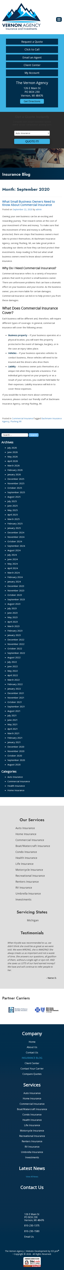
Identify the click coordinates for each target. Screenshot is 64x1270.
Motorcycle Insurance (29, 869)
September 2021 (16, 706)
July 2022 (12, 661)
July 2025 (12, 501)
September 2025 (16, 492)
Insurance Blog (32, 1044)
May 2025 (12, 510)
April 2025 (12, 514)
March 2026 (13, 465)
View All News (32, 1163)
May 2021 (12, 724)
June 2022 (12, 666)
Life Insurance (24, 863)
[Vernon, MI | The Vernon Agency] (21, 16)
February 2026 (15, 469)
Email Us (29, 1223)
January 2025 (14, 527)
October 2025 (14, 487)
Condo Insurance (26, 851)
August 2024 (14, 550)
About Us (32, 1033)
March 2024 (13, 572)
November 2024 (15, 536)
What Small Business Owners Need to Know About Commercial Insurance (28, 203)
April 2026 (12, 461)
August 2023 (14, 603)
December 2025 (15, 478)
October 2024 (14, 541)
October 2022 (14, 648)
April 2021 (12, 728)
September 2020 (16, 760)
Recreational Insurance (30, 875)
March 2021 (13, 733)
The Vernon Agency (14, 1237)
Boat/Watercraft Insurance (32, 845)
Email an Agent (32, 57)
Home (32, 1028)
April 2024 (12, 568)
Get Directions (32, 101)
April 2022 (12, 675)
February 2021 (15, 737)
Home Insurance (15, 790)
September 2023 (16, 599)
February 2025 (15, 523)
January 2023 (14, 635)
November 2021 (15, 697)
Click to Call (32, 49)
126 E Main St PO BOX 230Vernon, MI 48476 (34, 1203)
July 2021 (12, 715)
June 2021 (12, 719)
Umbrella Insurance (28, 893)
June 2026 (12, 452)
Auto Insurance (15, 776)
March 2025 (13, 519)
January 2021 (14, 742)
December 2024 (15, 532)
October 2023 (14, 594)
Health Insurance (16, 785)
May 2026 (12, 456)
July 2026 (12, 447)
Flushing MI (15, 421)
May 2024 (12, 563)
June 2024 (12, 559)
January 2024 (14, 581)
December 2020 (15, 746)
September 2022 (16, 652)
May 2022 (12, 670)
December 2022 (15, 639)
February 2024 (15, 577)
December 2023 (15, 585)
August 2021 (14, 710)
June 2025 (12, 505)
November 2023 (15, 590)
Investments (23, 899)
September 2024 (16, 545)
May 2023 (12, 617)
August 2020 (14, 764)
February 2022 (15, 684)
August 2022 (14, 657)
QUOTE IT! (32, 141)
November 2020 (15, 751)
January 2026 (14, 474)
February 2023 (15, 630)
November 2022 (15, 644)
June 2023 (12, 612)
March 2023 (13, 626)
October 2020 (14, 755)
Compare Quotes (32, 1060)
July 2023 (12, 608)
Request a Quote (32, 41)
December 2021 (15, 693)
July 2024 (12, 554)
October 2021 (14, 702)
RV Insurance (23, 887)
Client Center (32, 65)
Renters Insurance (27, 881)
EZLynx (54, 1237)
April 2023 (12, 621)
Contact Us (32, 1038)
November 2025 (15, 483)
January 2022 (14, 688)
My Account (32, 73)
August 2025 (14, 496)
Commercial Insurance (22, 418)
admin (39, 209)
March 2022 (13, 679)
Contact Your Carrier (32, 1055)
